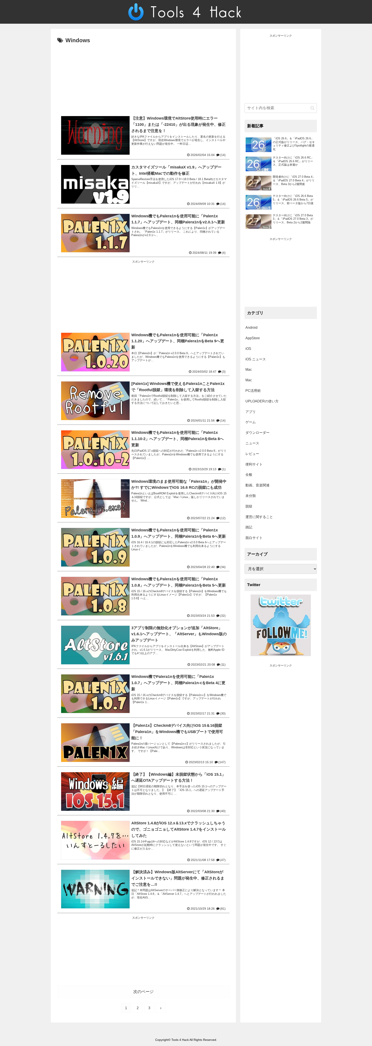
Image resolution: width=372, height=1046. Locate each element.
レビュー (252, 454)
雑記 (248, 527)
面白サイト (254, 538)
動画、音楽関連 (257, 485)
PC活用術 (253, 390)
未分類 (250, 496)
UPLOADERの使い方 (262, 401)
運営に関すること (259, 517)
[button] (312, 108)
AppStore (252, 338)
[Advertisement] (143, 78)
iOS (248, 348)
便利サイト (254, 464)
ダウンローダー (257, 432)
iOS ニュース (255, 359)
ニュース (252, 443)
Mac (248, 369)
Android (251, 327)
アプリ (250, 412)
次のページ (143, 991)
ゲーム (250, 422)
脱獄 (248, 506)
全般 (248, 474)
